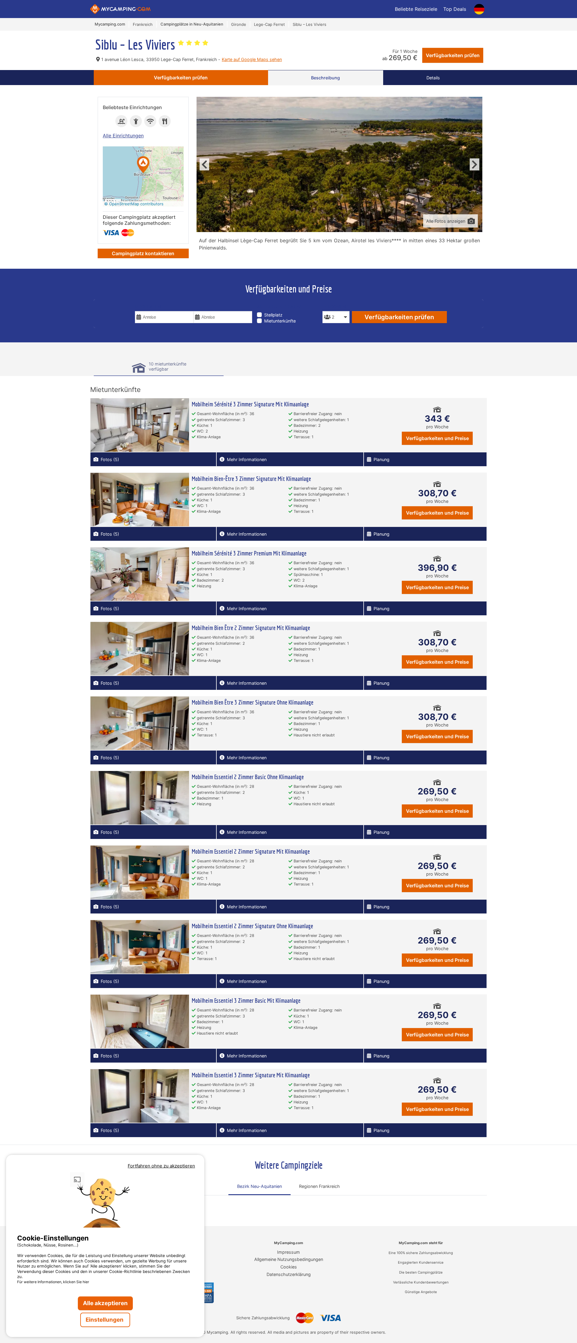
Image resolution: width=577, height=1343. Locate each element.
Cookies (288, 1266)
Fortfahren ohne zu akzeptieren (161, 1166)
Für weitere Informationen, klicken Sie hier (53, 1282)
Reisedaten (148, 306)
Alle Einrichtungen (123, 136)
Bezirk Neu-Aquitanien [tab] (259, 1186)
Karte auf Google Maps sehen (252, 59)
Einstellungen (105, 1319)
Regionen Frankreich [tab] (319, 1186)
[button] (143, 165)
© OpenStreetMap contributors (133, 203)
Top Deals (454, 9)
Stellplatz (273, 314)
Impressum (288, 1252)
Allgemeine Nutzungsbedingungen (288, 1259)
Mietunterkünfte (280, 320)
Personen (334, 306)
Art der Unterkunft (281, 306)
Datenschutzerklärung (289, 1274)
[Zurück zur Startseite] (120, 9)
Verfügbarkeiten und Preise (437, 438)
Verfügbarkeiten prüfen (453, 55)
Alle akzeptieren (105, 1303)
